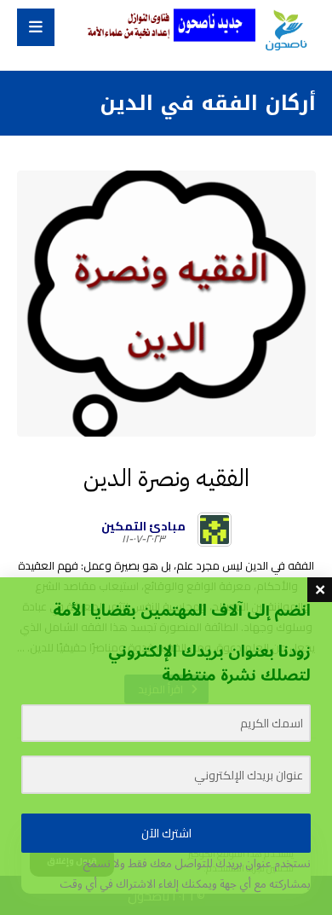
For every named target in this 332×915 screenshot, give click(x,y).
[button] (35, 27)
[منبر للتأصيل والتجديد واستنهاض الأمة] (285, 31)
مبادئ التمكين (143, 526)
